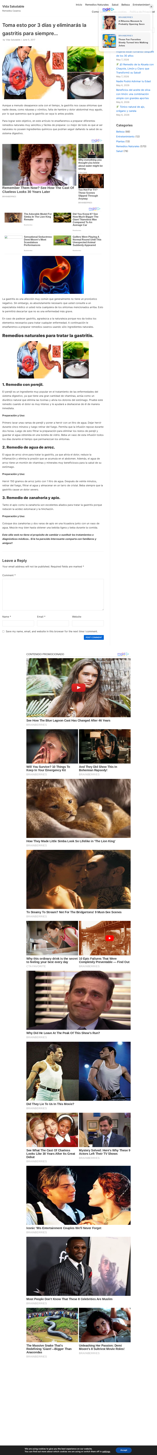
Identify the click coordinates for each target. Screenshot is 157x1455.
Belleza (125, 4)
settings (106, 1451)
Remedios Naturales (97, 4)
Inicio (79, 4)
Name (6, 616)
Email (41, 616)
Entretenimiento (142, 4)
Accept (123, 1450)
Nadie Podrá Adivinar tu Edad (133, 81)
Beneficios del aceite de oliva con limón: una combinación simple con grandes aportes (133, 94)
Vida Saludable (13, 39)
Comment (9, 575)
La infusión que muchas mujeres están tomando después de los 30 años (135, 51)
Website (76, 616)
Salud (115, 4)
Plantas (120, 141)
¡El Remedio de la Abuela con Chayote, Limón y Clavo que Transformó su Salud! (135, 68)
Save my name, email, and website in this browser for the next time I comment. (52, 631)
